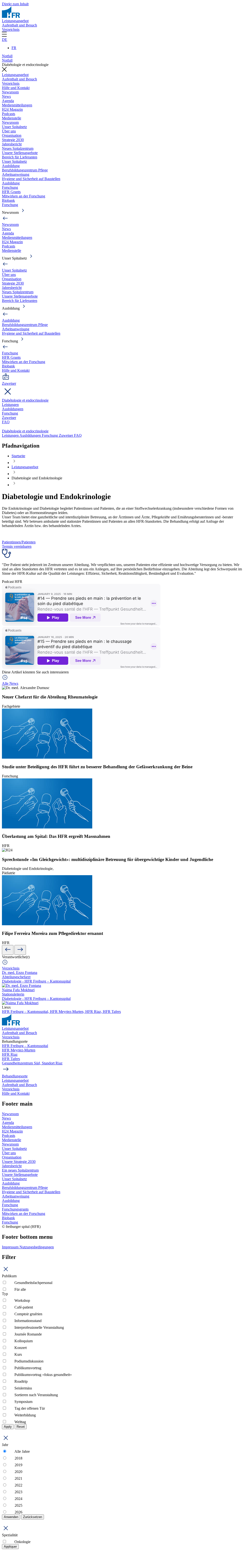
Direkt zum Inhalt (15, 4)
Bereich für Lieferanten (19, 157)
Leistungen (10, 405)
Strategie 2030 (13, 140)
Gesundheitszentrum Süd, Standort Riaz (32, 1063)
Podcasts (8, 114)
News (6, 96)
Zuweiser (9, 418)
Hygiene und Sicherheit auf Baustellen (31, 179)
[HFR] (11, 16)
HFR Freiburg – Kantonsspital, (26, 1012)
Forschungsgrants (15, 1209)
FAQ (6, 422)
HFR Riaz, (94, 1012)
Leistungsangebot (15, 21)
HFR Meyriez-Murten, (67, 1012)
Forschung (10, 187)
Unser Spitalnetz (14, 127)
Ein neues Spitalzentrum (20, 1170)
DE (4, 40)
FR (14, 48)
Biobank (8, 200)
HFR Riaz (10, 1054)
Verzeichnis (10, 29)
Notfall (7, 56)
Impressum (10, 1247)
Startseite (18, 456)
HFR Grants (11, 192)
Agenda (8, 101)
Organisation (11, 135)
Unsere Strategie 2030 (19, 1162)
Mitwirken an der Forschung (23, 196)
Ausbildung (11, 166)
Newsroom (10, 92)
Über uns (9, 131)
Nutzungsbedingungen (36, 1247)
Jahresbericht (12, 144)
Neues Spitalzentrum (17, 148)
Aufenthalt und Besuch (19, 25)
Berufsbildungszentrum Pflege (25, 170)
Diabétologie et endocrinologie (25, 400)
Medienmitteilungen (17, 105)
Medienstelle (11, 118)
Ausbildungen (12, 409)
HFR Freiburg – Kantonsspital (25, 1046)
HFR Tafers (112, 1012)
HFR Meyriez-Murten (18, 1050)
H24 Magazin (12, 109)
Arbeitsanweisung (15, 174)
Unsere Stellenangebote (20, 153)
